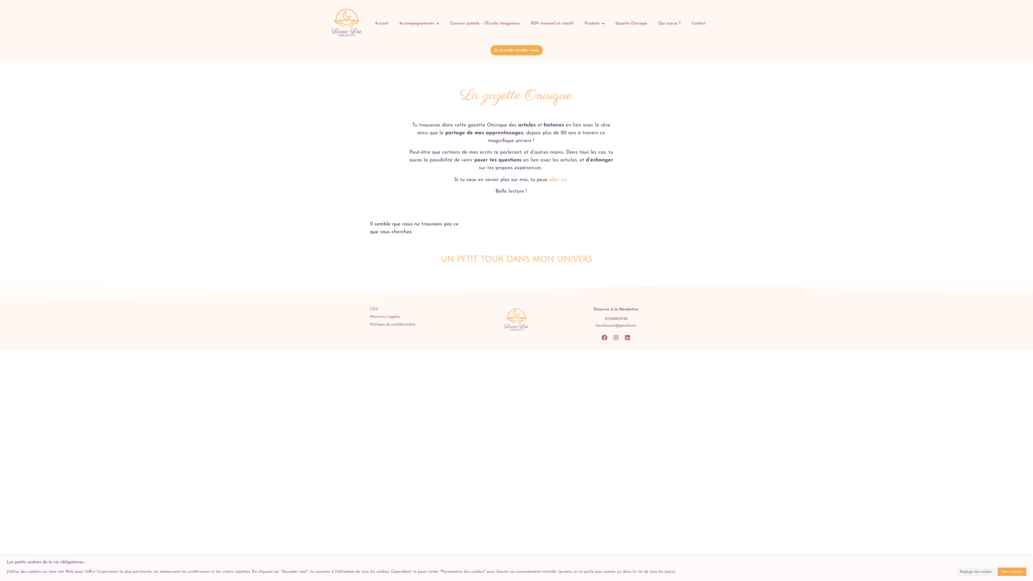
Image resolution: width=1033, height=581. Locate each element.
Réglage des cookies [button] (976, 571)
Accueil (381, 24)
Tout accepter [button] (1012, 571)
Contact (699, 24)
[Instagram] (616, 338)
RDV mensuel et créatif (552, 24)
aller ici (556, 179)
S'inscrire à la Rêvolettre (615, 309)
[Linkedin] (627, 338)
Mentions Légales (385, 317)
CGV (374, 309)
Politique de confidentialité (392, 325)
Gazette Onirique (631, 24)
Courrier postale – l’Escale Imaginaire (485, 24)
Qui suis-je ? (669, 24)
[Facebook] (604, 338)
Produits (592, 24)
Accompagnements (416, 24)
